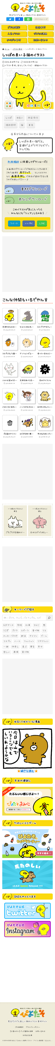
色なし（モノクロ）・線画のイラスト (32, 65)
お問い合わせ (40, 1031)
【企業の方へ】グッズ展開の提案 (21, 1031)
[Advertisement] (27, 264)
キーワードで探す (24, 609)
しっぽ (9, 117)
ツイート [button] (14, 223)
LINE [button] (42, 223)
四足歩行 (33, 117)
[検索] (49, 618)
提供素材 (11, 125)
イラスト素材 (10, 65)
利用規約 (13, 161)
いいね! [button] (29, 223)
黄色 (30, 125)
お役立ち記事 (27, 1035)
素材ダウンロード (34, 189)
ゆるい (20, 117)
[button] (10, 19)
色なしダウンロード (32, 199)
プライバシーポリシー (33, 1027)
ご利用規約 (19, 1027)
